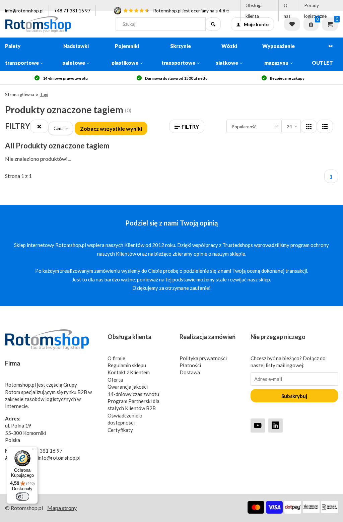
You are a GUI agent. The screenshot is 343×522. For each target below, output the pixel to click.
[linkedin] (275, 425)
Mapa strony (62, 508)
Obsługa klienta (254, 11)
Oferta (115, 380)
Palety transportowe (22, 54)
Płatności (190, 365)
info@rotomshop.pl (24, 10)
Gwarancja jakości (128, 387)
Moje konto (256, 24)
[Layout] (309, 126)
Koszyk (330, 24)
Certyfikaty (120, 430)
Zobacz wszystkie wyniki (111, 128)
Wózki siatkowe (227, 54)
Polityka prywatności (203, 358)
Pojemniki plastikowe (125, 54)
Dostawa (190, 372)
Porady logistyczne (315, 11)
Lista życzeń (292, 24)
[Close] (39, 126)
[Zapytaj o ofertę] (311, 24)
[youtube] (258, 425)
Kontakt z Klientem (129, 372)
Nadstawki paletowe (75, 54)
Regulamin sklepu (127, 365)
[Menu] (34, 451)
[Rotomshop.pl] (55, 24)
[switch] (22, 497)
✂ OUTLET (322, 54)
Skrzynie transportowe (178, 54)
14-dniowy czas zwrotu (133, 394)
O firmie (116, 358)
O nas (287, 11)
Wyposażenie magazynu (278, 54)
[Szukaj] (213, 24)
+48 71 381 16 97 (72, 10)
